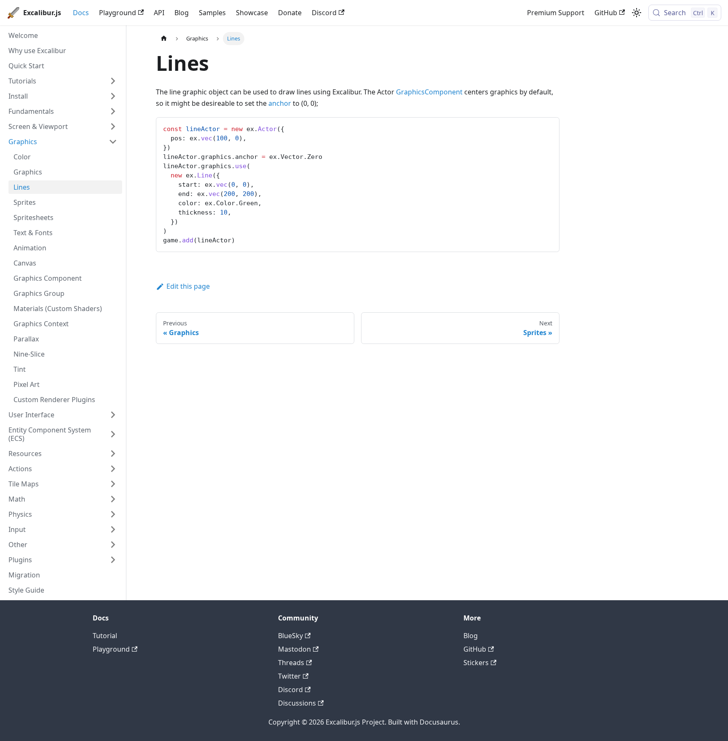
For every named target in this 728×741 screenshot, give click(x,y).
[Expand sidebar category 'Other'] (113, 544)
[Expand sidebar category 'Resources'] (113, 453)
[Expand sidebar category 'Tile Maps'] (113, 484)
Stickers (476, 662)
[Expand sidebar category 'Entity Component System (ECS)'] (113, 434)
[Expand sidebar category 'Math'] (113, 499)
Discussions (297, 703)
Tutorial (105, 635)
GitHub (605, 12)
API (159, 12)
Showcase (252, 12)
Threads (291, 662)
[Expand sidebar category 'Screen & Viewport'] (113, 126)
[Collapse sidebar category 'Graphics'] (113, 141)
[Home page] (164, 38)
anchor (279, 103)
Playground (117, 12)
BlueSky (290, 635)
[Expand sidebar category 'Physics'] (113, 514)
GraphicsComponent (429, 92)
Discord (324, 12)
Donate (290, 12)
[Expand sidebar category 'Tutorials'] (113, 81)
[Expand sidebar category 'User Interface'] (113, 415)
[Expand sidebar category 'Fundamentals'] (113, 111)
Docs (81, 12)
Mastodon (294, 649)
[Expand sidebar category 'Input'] (113, 529)
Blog (181, 12)
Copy (546, 127)
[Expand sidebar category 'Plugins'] (113, 559)
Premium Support (555, 12)
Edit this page (188, 286)
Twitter (289, 676)
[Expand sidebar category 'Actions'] (113, 468)
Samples (212, 12)
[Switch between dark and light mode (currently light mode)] (636, 12)
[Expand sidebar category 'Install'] (113, 96)
